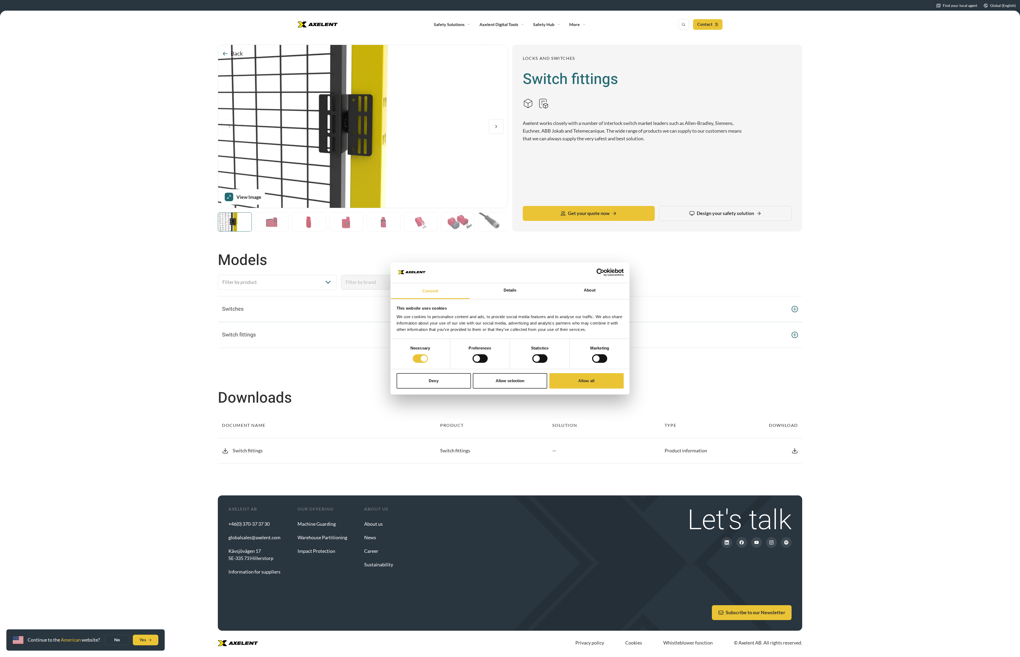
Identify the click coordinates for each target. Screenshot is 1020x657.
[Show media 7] (458, 221)
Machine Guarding (317, 524)
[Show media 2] (272, 221)
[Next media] (496, 126)
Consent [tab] (430, 291)
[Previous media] (229, 126)
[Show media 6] (421, 221)
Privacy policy (589, 643)
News (370, 537)
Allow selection (510, 380)
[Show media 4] (346, 221)
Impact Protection (316, 551)
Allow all (586, 380)
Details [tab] (510, 290)
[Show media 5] (384, 221)
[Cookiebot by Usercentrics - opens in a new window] (600, 272)
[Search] (683, 24)
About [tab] (590, 290)
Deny (433, 380)
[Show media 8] (495, 221)
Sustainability (378, 564)
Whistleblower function (688, 643)
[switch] (480, 358)
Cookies (633, 643)
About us (373, 524)
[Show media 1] (235, 221)
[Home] (318, 24)
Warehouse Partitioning (322, 537)
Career (371, 551)
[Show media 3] (309, 221)
